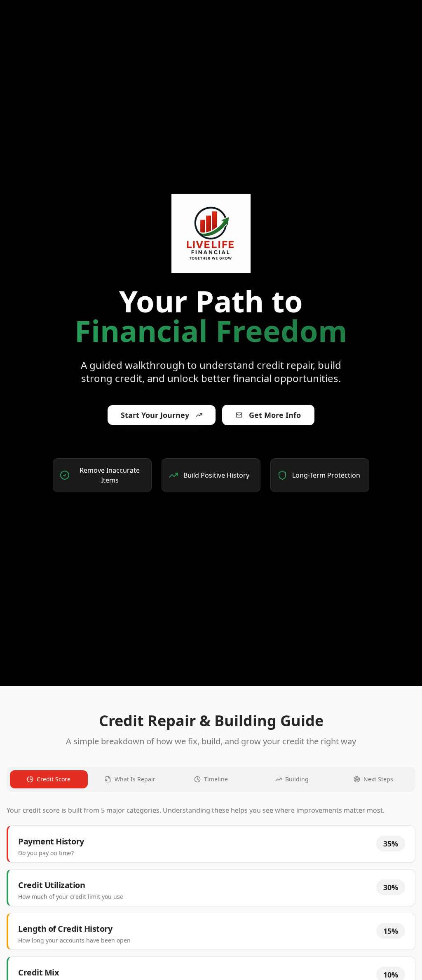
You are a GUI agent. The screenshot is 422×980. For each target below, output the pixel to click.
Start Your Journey (155, 415)
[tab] (49, 779)
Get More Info (275, 415)
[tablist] (211, 779)
